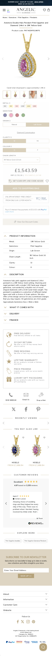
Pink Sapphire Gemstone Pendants (35, 541)
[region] (26, 503)
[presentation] (3, 60)
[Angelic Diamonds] (26, 11)
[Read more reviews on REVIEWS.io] (35, 523)
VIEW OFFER (38, 2)
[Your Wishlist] (44, 9)
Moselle (15, 462)
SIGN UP (26, 576)
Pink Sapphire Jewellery (13, 541)
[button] (6, 503)
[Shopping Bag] (48, 9)
